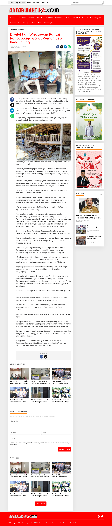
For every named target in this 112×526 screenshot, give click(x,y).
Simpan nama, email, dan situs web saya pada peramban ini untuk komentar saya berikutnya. (40, 444)
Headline (17, 47)
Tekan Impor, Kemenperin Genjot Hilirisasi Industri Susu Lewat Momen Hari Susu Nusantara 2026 (94, 227)
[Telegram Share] (65, 46)
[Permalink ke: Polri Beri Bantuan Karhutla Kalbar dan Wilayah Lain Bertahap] (61, 374)
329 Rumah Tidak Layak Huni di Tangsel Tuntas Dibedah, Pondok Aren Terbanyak (39, 401)
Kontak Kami (56, 523)
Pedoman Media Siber (70, 523)
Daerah (12, 47)
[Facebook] (41, 357)
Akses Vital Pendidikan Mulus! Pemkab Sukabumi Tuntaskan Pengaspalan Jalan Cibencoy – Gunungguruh (40, 382)
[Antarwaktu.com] (34, 10)
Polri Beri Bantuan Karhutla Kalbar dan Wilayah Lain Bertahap (60, 382)
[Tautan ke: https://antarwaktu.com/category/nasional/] (101, 194)
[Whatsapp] (69, 46)
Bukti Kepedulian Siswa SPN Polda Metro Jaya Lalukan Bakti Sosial (60, 401)
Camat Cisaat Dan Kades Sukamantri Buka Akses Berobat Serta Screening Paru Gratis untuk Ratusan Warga (19, 382)
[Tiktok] (45, 357)
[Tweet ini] (61, 46)
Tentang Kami (27, 523)
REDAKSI (37, 523)
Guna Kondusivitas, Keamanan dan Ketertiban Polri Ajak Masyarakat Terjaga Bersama (19, 401)
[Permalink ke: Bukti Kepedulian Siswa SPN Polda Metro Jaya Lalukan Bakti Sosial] (61, 392)
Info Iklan (46, 523)
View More (41, 504)
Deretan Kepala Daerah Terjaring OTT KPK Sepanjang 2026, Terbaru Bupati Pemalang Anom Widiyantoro (88, 216)
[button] (102, 3)
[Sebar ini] (57, 46)
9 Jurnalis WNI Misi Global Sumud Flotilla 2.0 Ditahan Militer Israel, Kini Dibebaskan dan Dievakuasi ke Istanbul (94, 238)
